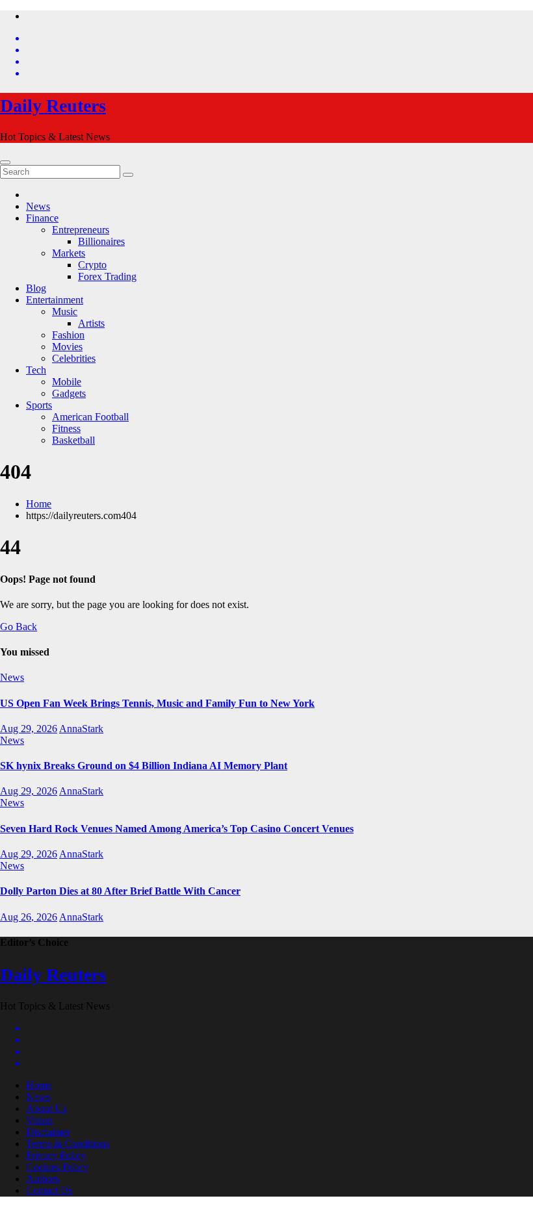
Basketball (73, 440)
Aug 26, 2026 (28, 916)
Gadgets (69, 393)
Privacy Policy (56, 1155)
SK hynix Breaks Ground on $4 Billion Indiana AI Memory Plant (143, 765)
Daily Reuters (53, 105)
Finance (42, 217)
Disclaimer (48, 1131)
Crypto (92, 264)
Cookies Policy (57, 1167)
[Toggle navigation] (5, 162)
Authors (42, 1178)
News (38, 206)
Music (64, 311)
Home (38, 503)
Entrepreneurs (80, 229)
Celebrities (74, 358)
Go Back (18, 626)
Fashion (68, 334)
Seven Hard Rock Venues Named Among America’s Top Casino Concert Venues (177, 828)
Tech (36, 369)
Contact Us (49, 1190)
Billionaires (101, 241)
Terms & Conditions (67, 1143)
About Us (46, 1108)
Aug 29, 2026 (28, 728)
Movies (67, 346)
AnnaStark (81, 728)
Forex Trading (107, 276)
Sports (39, 405)
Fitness (66, 428)
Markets (68, 253)
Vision (39, 1120)
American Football (90, 416)
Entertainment (54, 299)
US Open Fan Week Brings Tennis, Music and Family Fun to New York (157, 703)
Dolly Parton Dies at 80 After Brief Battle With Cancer (120, 890)
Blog (36, 288)
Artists (91, 323)
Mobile (66, 381)
